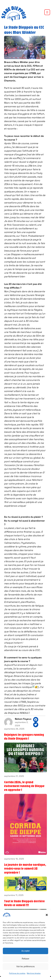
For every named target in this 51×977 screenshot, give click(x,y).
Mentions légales (34, 973)
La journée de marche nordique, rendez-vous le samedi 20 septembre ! (25, 868)
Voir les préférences (25, 966)
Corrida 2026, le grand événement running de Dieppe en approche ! (24, 786)
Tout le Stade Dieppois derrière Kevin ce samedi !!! (24, 903)
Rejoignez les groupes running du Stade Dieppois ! (24, 736)
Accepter (25, 951)
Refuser (25, 958)
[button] (46, 914)
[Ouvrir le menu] (47, 12)
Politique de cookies (17, 973)
